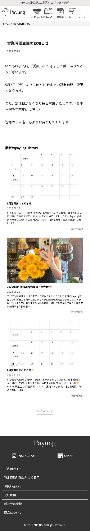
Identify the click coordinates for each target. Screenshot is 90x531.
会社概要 (10, 495)
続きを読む (77, 228)
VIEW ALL (45, 411)
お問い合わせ (13, 486)
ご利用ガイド (13, 469)
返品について (13, 512)
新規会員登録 (13, 504)
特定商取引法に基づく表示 (21, 477)
